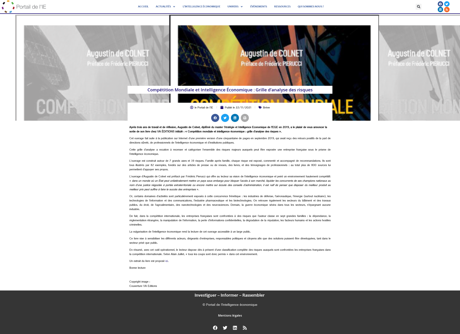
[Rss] (446, 9)
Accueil (143, 6)
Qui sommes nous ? (311, 6)
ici (166, 261)
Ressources (282, 6)
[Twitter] (446, 4)
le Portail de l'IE (204, 108)
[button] (419, 7)
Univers (232, 6)
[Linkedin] (440, 9)
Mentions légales (230, 315)
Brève (266, 108)
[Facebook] (440, 4)
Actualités (163, 6)
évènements (258, 6)
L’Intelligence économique (201, 6)
